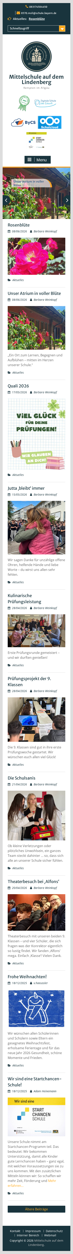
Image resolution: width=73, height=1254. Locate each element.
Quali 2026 (18, 385)
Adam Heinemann (45, 1091)
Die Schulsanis (21, 778)
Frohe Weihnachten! (27, 976)
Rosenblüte (37, 19)
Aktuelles (18, 280)
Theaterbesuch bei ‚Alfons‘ (33, 881)
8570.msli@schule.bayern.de (38, 13)
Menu (41, 160)
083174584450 (38, 6)
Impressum (33, 1231)
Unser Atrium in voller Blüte (34, 293)
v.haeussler (41, 983)
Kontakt (15, 1231)
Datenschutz (54, 1231)
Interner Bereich (28, 1235)
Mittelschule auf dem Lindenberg (36, 79)
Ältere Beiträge (36, 1209)
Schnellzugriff (19, 28)
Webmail (50, 1235)
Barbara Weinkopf (45, 231)
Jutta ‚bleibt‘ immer (26, 488)
